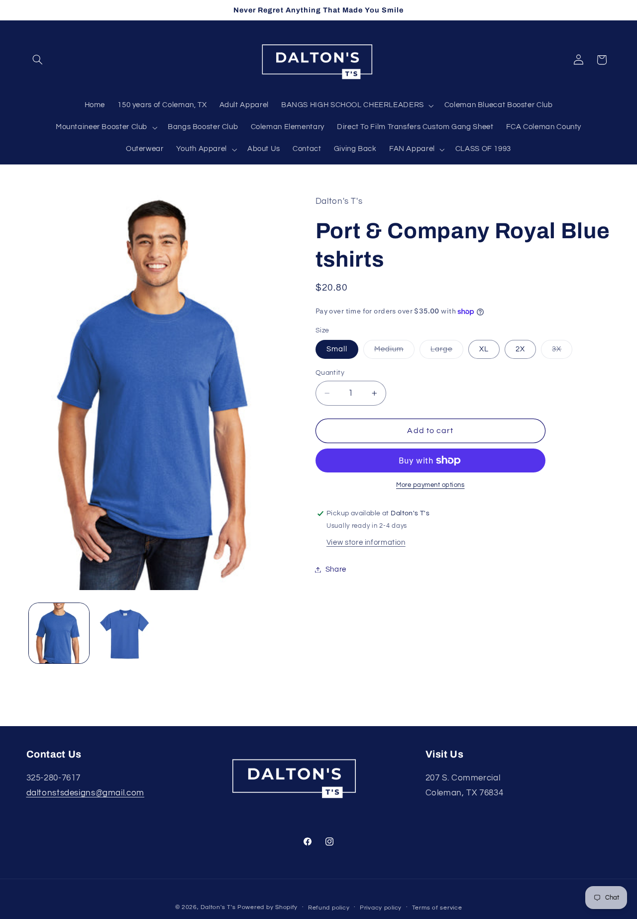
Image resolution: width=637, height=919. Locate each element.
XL (484, 349)
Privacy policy (381, 908)
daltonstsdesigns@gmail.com (85, 792)
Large (446, 352)
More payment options (430, 485)
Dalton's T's (218, 907)
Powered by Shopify (267, 907)
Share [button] (335, 569)
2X (520, 349)
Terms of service (437, 908)
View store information (366, 542)
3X (562, 352)
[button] (37, 59)
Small (336, 349)
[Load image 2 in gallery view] (124, 633)
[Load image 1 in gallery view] (59, 633)
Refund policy (329, 908)
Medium (394, 352)
